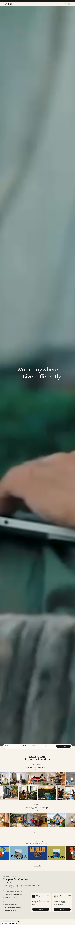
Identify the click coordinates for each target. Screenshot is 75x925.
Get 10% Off (45, 467)
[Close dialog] (59, 449)
